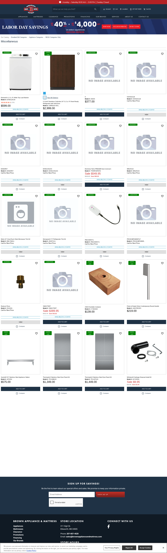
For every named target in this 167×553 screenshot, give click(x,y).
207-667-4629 (73, 534)
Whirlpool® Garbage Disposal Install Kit (139, 377)
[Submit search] (95, 9)
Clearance (53, 17)
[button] (104, 9)
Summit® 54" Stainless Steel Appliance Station (15, 377)
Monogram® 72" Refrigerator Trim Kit (54, 239)
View (146, 114)
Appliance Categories (36, 37)
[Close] (163, 547)
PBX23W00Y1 (89, 240)
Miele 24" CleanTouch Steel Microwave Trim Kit (15, 239)
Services (115, 17)
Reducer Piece (5, 306)
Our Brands (101, 17)
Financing (85, 17)
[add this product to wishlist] (36, 54)
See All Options (52, 98)
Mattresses (38, 17)
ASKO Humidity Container (93, 307)
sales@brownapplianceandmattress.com (84, 536)
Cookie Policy (31, 551)
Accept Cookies (145, 548)
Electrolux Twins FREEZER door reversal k (98, 169)
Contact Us (144, 17)
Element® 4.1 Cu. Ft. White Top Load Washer (15, 97)
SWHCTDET (47, 306)
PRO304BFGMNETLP (134, 239)
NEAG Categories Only (53, 37)
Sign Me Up (103, 495)
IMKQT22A (130, 169)
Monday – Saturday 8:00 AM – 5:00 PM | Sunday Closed (85, 2)
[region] (83, 548)
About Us (129, 17)
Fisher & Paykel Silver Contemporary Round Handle (143, 306)
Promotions (69, 17)
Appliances (23, 17)
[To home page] (31, 9)
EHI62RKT (4, 169)
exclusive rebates (119, 26)
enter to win (134, 26)
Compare (22, 119)
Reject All (129, 548)
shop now (106, 26)
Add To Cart (20, 114)
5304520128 (131, 97)
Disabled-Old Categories (19, 37)
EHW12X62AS (47, 169)
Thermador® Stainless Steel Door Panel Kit (56, 377)
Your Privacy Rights (112, 548)
